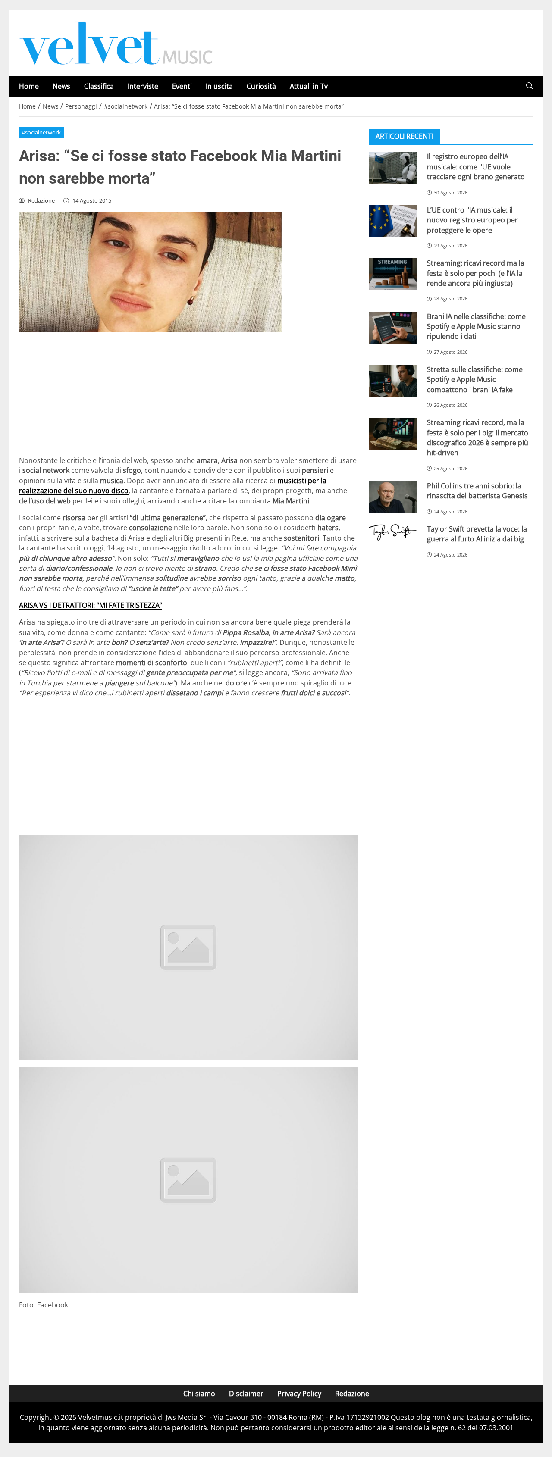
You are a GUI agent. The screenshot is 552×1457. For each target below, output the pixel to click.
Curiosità (261, 86)
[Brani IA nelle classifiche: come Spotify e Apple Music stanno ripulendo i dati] (393, 327)
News (61, 86)
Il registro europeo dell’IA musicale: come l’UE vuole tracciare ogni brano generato (476, 166)
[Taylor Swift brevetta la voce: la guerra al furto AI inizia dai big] (393, 532)
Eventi (182, 86)
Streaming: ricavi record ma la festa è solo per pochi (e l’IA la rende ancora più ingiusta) (475, 273)
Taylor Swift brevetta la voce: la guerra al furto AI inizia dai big (477, 533)
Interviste (143, 86)
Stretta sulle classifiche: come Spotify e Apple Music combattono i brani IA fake (475, 379)
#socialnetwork (41, 132)
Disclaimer (246, 1393)
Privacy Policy (299, 1393)
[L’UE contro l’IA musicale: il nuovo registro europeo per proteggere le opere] (393, 221)
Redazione (352, 1393)
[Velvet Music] (116, 42)
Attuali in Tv (309, 86)
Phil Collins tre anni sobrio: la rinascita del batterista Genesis (477, 490)
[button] (529, 86)
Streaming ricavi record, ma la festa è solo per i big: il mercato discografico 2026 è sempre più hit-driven (477, 437)
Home (29, 86)
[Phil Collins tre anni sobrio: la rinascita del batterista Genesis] (393, 497)
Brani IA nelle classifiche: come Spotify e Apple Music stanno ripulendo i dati (476, 326)
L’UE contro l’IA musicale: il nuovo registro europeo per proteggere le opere (472, 219)
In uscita (219, 86)
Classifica (99, 86)
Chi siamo (199, 1393)
